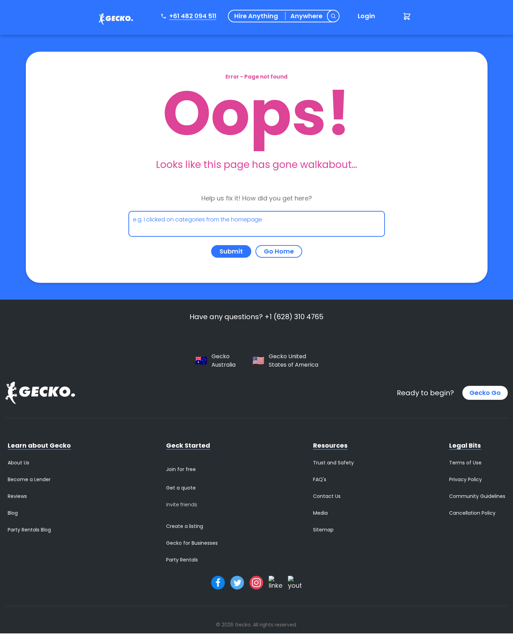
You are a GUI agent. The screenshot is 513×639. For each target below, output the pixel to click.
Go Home (279, 251)
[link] (114, 20)
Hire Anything (256, 16)
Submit (231, 251)
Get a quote (181, 487)
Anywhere (306, 16)
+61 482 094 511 (192, 16)
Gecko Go (485, 392)
